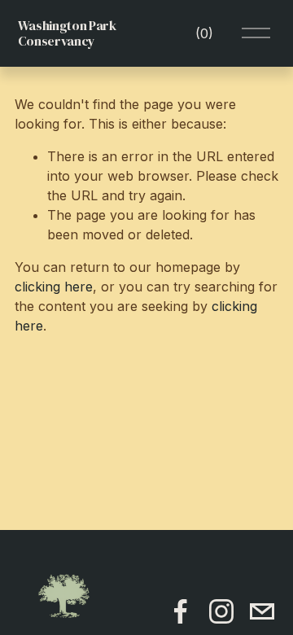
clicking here (54, 286)
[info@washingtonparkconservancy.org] (262, 611)
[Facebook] (181, 611)
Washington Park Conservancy (67, 33)
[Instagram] (221, 611)
